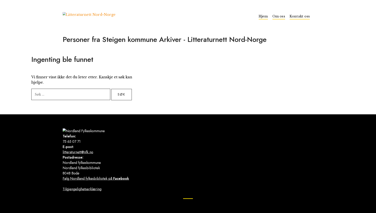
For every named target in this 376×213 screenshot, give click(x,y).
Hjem (263, 16)
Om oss (278, 16)
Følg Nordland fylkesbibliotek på (96, 178)
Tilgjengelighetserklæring (82, 189)
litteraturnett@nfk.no (78, 152)
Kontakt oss (300, 16)
